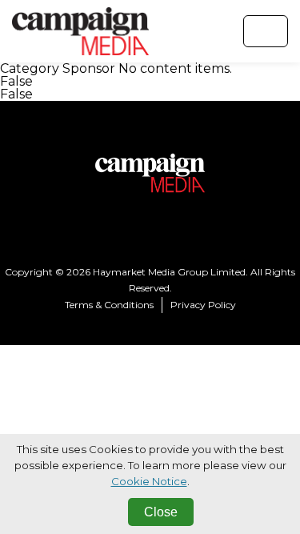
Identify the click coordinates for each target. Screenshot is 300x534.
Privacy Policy (203, 305)
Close (161, 512)
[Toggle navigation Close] (265, 31)
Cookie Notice (149, 481)
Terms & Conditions (109, 305)
